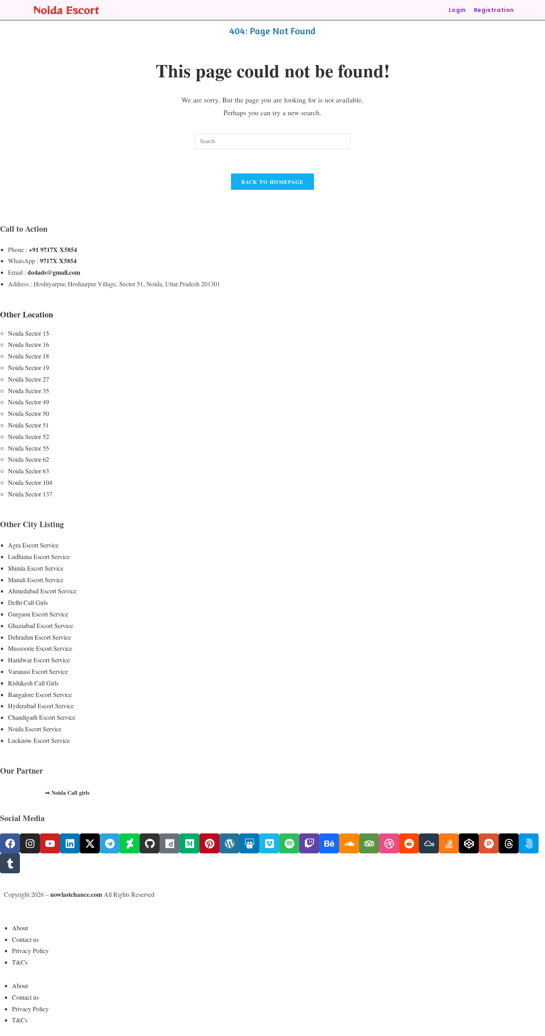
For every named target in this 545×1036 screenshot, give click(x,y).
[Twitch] (309, 843)
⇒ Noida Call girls (67, 792)
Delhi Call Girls (28, 602)
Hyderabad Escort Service (41, 705)
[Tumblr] (10, 863)
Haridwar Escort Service (39, 660)
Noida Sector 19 (28, 367)
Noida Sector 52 (28, 436)
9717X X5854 (58, 260)
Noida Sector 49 (28, 402)
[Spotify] (289, 843)
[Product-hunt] (489, 843)
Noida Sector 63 (28, 471)
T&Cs (20, 962)
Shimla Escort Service (35, 568)
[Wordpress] (229, 843)
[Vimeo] (269, 843)
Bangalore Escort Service (40, 694)
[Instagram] (30, 843)
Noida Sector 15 (28, 333)
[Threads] (509, 843)
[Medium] (189, 843)
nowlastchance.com (76, 894)
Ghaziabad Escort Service (40, 625)
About (20, 928)
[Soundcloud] (349, 843)
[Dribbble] (389, 843)
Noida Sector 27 (28, 379)
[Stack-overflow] (449, 843)
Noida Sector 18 (28, 356)
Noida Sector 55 (28, 448)
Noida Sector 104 (30, 482)
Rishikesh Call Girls (33, 683)
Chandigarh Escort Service (41, 717)
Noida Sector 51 (28, 425)
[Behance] (329, 843)
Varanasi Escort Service (38, 671)
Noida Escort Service (34, 729)
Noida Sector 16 (28, 344)
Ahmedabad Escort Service (42, 591)
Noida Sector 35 (28, 390)
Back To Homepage (272, 181)
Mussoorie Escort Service (40, 648)
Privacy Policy (30, 950)
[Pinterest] (209, 843)
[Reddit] (409, 843)
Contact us (25, 939)
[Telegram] (110, 843)
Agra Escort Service (33, 545)
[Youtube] (50, 843)
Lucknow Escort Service (39, 740)
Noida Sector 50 (28, 413)
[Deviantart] (130, 843)
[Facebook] (10, 843)
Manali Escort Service (35, 579)
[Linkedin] (70, 843)
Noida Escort (66, 10)
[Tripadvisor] (369, 843)
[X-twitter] (90, 843)
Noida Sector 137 (30, 494)
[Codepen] (469, 843)
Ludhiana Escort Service (39, 556)
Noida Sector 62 (28, 459)
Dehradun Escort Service (39, 637)
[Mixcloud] (429, 843)
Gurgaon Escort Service (38, 614)
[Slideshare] (249, 843)
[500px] (529, 843)
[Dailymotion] (170, 843)
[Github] (150, 843)
